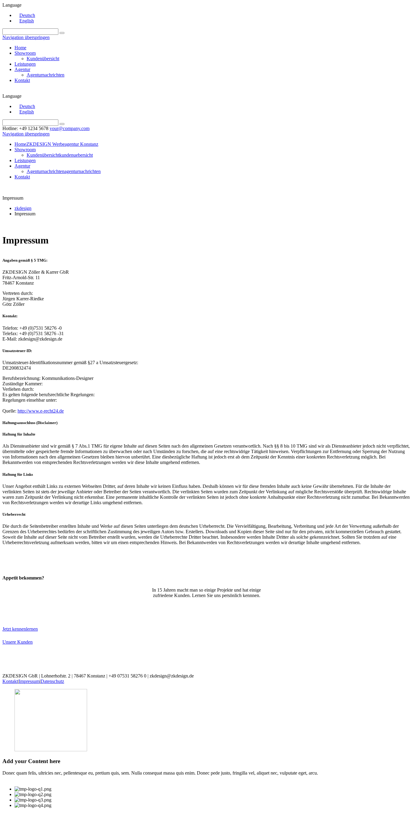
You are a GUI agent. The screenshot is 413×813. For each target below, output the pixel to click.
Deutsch (27, 15)
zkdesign (23, 208)
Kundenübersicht (43, 58)
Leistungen (25, 64)
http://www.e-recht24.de (41, 410)
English (26, 20)
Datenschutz (52, 681)
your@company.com (69, 128)
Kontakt (22, 80)
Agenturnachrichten (45, 74)
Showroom (25, 53)
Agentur (22, 69)
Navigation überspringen (26, 37)
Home (20, 47)
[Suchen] (62, 33)
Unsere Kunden (17, 642)
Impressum (29, 681)
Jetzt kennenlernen (20, 629)
